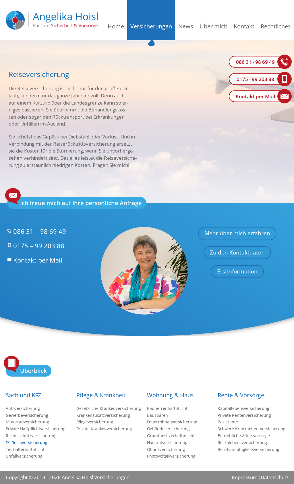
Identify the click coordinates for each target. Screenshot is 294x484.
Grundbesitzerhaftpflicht (171, 435)
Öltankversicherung (166, 449)
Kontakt (244, 26)
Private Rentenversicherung (244, 415)
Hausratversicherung (167, 442)
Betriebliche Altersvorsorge (244, 435)
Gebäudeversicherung (168, 428)
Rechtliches (276, 26)
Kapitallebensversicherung (243, 408)
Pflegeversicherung (94, 422)
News (185, 26)
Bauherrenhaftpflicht (167, 408)
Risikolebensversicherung (242, 442)
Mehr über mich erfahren (237, 233)
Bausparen (157, 415)
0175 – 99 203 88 (38, 245)
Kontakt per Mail (255, 96)
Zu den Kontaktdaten (237, 252)
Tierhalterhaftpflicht (25, 449)
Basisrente (228, 422)
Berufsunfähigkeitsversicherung (248, 449)
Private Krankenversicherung (104, 428)
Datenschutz (274, 477)
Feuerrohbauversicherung (172, 422)
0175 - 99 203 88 (255, 79)
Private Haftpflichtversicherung (35, 428)
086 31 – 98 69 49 (39, 231)
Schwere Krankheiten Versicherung (251, 428)
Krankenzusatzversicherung (103, 415)
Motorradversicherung (27, 422)
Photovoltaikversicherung (171, 456)
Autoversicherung (23, 408)
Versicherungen (151, 26)
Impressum (245, 477)
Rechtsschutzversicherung (31, 435)
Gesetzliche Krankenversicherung (108, 408)
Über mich (213, 26)
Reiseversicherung (29, 442)
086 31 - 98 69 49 (255, 62)
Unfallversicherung (24, 456)
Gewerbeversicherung (27, 415)
